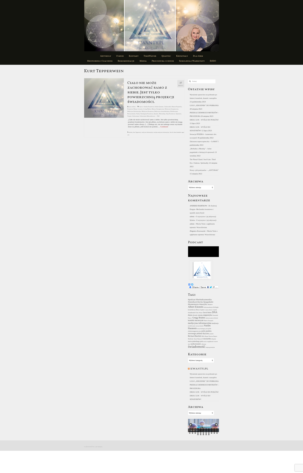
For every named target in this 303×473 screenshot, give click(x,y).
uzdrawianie (196, 344)
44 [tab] (217, 433)
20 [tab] (211, 430)
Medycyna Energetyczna (171, 109)
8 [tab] (208, 429)
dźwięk (195, 315)
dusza (190, 315)
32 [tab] (214, 431)
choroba (130, 132)
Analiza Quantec (159, 106)
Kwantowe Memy (132, 109)
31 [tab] (211, 431)
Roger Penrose (209, 336)
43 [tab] (214, 433)
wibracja (203, 344)
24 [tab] (192, 431)
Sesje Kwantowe (170, 113)
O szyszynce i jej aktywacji (206, 216)
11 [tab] (217, 429)
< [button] (191, 425)
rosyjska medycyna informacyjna (161, 132)
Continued (164, 127)
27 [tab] (200, 431)
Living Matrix (147, 109)
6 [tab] (203, 429)
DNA (214, 312)
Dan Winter (199, 312)
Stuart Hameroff (198, 339)
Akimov (210, 304)
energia (200, 315)
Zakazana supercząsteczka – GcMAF (203, 141)
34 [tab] (189, 433)
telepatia (213, 339)
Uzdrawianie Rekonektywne (147, 116)
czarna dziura (208, 309)
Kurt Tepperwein (137, 132)
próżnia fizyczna (203, 333)
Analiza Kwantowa (149, 106)
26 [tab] (198, 431)
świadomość (196, 346)
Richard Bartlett (194, 336)
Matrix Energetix (208, 320)
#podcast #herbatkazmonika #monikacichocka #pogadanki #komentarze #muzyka (200, 301)
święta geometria (210, 347)
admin (133, 106)
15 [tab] (198, 430)
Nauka (138, 113)
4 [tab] (198, 429)
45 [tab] (198, 434)
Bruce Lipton (200, 310)
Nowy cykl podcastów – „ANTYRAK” (204, 170)
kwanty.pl (199, 368)
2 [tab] (192, 429)
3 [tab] (195, 429)
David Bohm (207, 312)
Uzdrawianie (135, 116)
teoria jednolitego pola (195, 341)
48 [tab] (206, 434)
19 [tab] (208, 430)
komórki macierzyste (195, 320)
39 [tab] (203, 433)
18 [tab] (206, 430)
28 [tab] (203, 431)
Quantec (156, 113)
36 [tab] (195, 433)
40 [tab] (206, 433)
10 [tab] (214, 429)
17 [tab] (203, 430)
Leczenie (140, 109)
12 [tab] (189, 430)
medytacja (215, 323)
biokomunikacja (208, 307)
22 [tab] (217, 430)
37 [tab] (198, 433)
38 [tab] (200, 433)
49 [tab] (208, 434)
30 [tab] (208, 431)
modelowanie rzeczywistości (195, 326)
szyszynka (207, 339)
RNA (203, 336)
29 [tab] (206, 431)
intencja (208, 318)
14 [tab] (195, 430)
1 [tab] (189, 429)
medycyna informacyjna (147, 132)
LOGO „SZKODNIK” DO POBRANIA (204, 105)
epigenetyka (207, 315)
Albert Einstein (195, 307)
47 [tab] (203, 434)
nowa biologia (201, 328)
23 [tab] (189, 431)
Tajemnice (178, 113)
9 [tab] (211, 429)
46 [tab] (200, 434)
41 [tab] (208, 433)
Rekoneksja (162, 113)
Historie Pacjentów (177, 106)
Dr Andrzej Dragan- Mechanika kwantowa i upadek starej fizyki (203, 209)
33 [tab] (217, 431)
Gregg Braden (198, 317)
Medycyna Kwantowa (148, 111)
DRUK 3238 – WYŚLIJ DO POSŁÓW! (204, 120)
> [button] (216, 425)
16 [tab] (200, 430)
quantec (211, 333)
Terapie (129, 116)
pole (206, 328)
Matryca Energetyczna (158, 109)
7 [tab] (206, 429)
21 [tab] (214, 430)
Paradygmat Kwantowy (146, 113)
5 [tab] (200, 429)
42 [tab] (211, 433)
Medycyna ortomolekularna (162, 111)
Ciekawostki (167, 106)
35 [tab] (192, 433)
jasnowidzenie (214, 318)
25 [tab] (195, 431)
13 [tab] (192, 430)
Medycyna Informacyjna (134, 111)
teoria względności (208, 341)
